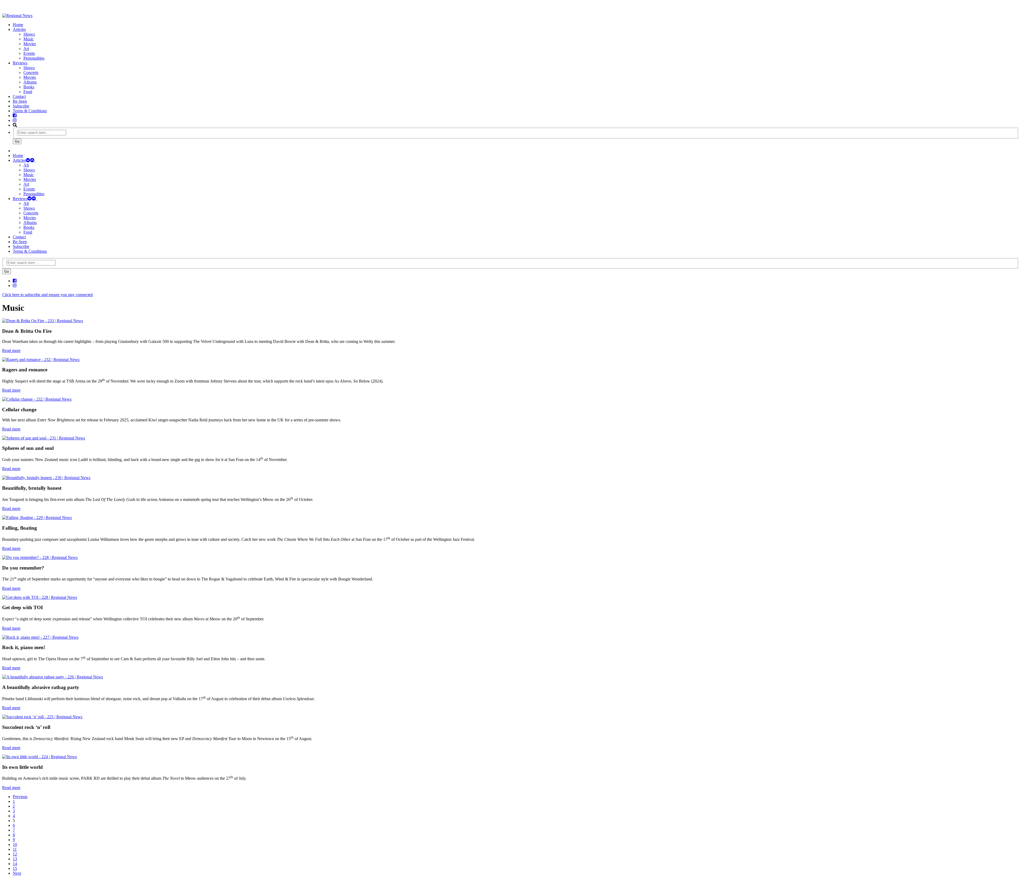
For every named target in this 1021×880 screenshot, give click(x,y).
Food (27, 91)
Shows (29, 34)
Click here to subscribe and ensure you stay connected (47, 294)
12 (15, 854)
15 (15, 868)
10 (15, 844)
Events (29, 53)
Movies (29, 43)
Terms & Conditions (30, 111)
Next (17, 873)
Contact (19, 96)
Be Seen (20, 101)
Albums (30, 82)
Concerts (30, 72)
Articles (19, 29)
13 (15, 859)
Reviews (20, 63)
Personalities (33, 58)
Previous (20, 796)
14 (15, 863)
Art (26, 48)
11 (15, 849)
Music (28, 39)
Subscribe (21, 106)
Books (28, 87)
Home (18, 24)
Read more (11, 350)
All (26, 165)
